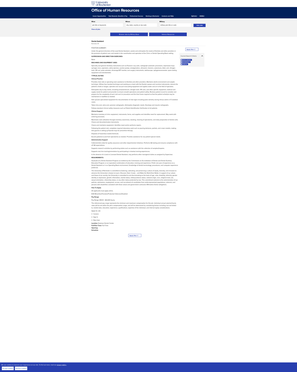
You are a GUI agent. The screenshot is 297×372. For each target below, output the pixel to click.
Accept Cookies (7, 368)
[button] (191, 56)
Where (127, 21)
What (93, 21)
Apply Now (133, 236)
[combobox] (107, 23)
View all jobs (95, 29)
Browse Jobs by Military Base (129, 34)
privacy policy (62, 365)
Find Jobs (199, 25)
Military (162, 21)
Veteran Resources (168, 34)
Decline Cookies (21, 368)
